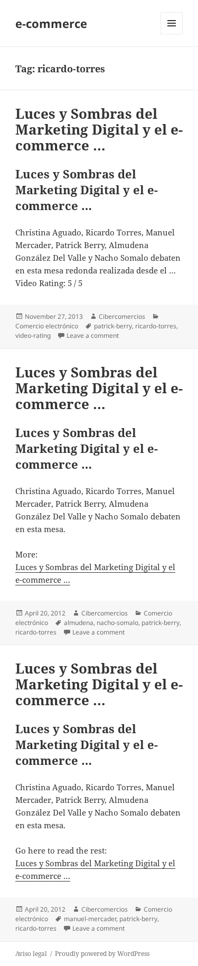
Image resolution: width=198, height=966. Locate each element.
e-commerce (51, 23)
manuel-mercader (90, 918)
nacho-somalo (117, 622)
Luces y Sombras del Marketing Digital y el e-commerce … (99, 129)
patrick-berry (113, 325)
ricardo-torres (155, 325)
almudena (78, 622)
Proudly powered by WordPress (102, 953)
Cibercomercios (122, 316)
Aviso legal (31, 953)
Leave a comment (93, 335)
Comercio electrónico (46, 325)
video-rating (33, 335)
